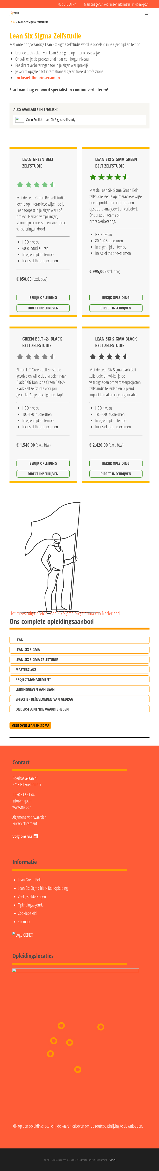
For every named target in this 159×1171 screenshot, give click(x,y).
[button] (147, 13)
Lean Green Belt (29, 880)
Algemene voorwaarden (29, 817)
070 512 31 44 (25, 794)
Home (13, 22)
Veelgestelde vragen (32, 896)
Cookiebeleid (27, 913)
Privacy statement (24, 823)
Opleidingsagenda (31, 905)
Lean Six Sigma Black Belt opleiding (43, 888)
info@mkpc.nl (22, 801)
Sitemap (24, 921)
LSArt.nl (112, 1160)
